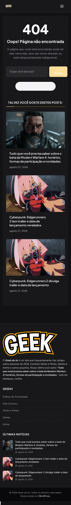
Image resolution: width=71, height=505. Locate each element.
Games (6, 417)
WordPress (44, 496)
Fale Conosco (10, 403)
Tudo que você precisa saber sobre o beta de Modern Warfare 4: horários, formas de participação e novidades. (35, 157)
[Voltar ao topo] (0, 503)
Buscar (58, 73)
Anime (6, 424)
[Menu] (62, 6)
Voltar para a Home (36, 86)
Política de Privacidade (15, 396)
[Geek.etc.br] (8, 6)
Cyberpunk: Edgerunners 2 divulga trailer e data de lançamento (34, 283)
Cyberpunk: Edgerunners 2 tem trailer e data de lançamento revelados (27, 221)
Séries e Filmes (11, 410)
